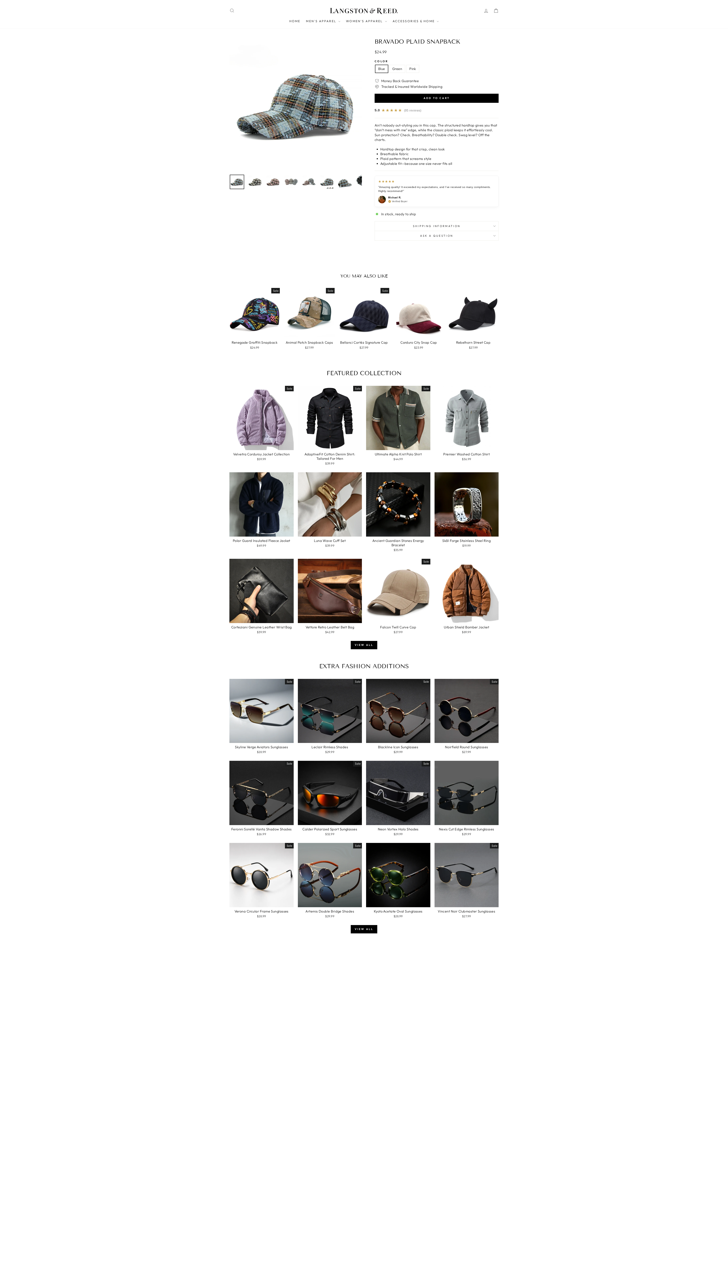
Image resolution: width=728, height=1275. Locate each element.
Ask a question (436, 235)
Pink (412, 69)
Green (397, 69)
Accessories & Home (414, 21)
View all (364, 645)
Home (294, 21)
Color (381, 61)
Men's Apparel (321, 21)
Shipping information (436, 226)
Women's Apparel (365, 21)
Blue (381, 69)
